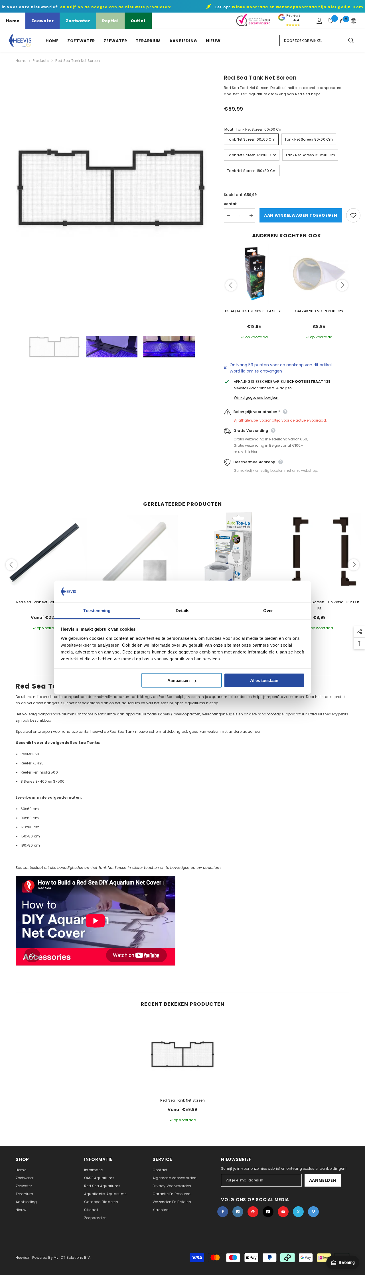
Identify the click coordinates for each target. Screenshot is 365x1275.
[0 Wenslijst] (331, 21)
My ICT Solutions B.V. (72, 1257)
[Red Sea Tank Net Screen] (182, 1054)
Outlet (138, 21)
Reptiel (110, 21)
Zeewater (42, 21)
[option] (111, 188)
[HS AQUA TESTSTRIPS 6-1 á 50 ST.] (254, 274)
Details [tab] (183, 610)
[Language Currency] (353, 21)
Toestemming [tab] (96, 610)
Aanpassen (178, 680)
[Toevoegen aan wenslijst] (353, 215)
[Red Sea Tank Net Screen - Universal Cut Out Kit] (319, 553)
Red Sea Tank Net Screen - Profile (45, 602)
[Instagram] (237, 1211)
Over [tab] (268, 610)
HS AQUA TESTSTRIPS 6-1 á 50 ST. (254, 311)
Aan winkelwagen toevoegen (300, 215)
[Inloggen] (319, 21)
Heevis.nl (24, 1257)
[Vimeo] (313, 1211)
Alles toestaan (264, 680)
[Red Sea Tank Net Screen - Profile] (45, 553)
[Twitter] (298, 1211)
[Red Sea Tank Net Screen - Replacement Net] (137, 553)
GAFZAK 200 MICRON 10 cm (319, 311)
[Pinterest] (253, 1211)
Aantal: (230, 203)
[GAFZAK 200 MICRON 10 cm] (319, 274)
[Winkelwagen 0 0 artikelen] (342, 21)
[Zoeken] (350, 40)
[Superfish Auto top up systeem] (228, 553)
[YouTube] (283, 1211)
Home (12, 21)
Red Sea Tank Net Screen (182, 1100)
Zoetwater (78, 21)
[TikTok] (268, 1211)
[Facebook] (222, 1211)
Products (41, 60)
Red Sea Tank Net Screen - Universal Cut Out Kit (319, 605)
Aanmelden (322, 1180)
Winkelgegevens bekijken (256, 397)
